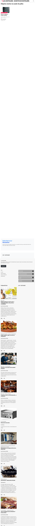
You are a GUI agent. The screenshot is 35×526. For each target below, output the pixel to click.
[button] (1, 1)
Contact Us (3, 266)
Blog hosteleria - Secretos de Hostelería (15, 1)
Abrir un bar (2, 300)
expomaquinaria (4, 19)
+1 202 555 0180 (3, 260)
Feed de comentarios (4, 274)
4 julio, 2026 (11, 306)
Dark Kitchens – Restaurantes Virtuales (8, 480)
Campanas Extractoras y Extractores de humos (8, 445)
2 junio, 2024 (11, 338)
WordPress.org (3, 276)
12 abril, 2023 (7, 424)
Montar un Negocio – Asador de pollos (4, 15)
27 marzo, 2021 (8, 482)
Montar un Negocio (4, 12)
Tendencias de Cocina (10, 510)
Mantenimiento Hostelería (5, 446)
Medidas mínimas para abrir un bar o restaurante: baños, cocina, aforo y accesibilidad (7, 302)
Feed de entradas (3, 273)
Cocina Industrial (7, 366)
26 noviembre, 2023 (12, 398)
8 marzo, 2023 (11, 451)
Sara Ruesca (2, 424)
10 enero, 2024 (11, 370)
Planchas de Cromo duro (5, 422)
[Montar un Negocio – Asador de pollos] (6, 10)
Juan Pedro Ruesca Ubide (4, 306)
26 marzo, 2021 (11, 514)
